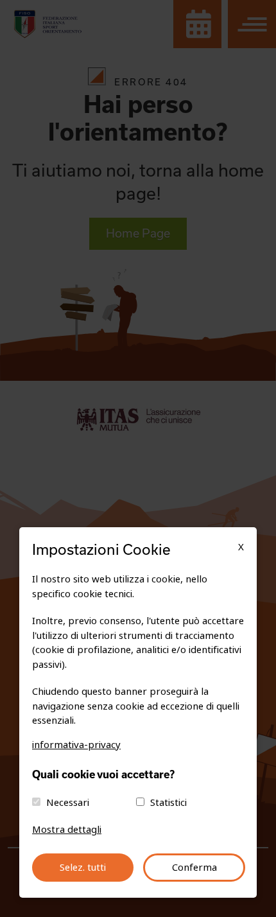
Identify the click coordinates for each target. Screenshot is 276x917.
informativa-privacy (76, 745)
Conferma (194, 867)
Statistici (168, 803)
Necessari (67, 803)
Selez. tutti (83, 867)
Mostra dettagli (66, 830)
